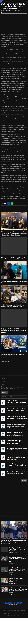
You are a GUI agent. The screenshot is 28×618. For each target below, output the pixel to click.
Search (2, 478)
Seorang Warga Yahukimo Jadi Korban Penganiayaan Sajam (16, 472)
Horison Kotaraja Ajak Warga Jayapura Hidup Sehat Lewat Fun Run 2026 (16, 465)
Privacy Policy (17, 613)
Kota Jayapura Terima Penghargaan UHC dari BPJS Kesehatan (17, 549)
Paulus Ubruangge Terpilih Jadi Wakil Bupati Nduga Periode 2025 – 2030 (13, 305)
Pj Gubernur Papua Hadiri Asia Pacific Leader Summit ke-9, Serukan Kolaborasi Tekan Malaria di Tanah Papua (14, 233)
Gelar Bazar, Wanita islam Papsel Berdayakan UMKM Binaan (16, 580)
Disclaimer (10, 613)
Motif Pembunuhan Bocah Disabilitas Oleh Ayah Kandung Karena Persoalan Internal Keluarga (18, 590)
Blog (19, 615)
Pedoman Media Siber (11, 615)
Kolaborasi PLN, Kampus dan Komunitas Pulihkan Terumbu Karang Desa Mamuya (15, 442)
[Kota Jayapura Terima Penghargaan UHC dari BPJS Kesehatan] (4, 549)
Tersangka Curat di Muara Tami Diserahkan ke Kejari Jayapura (16, 409)
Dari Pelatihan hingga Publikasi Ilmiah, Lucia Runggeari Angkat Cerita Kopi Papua (16, 457)
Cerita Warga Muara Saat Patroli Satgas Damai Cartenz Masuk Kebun (17, 417)
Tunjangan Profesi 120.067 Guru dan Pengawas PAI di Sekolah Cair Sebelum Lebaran (13, 330)
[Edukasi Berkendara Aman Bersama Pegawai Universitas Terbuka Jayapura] (14, 530)
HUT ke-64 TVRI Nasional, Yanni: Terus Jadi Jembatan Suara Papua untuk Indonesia (16, 402)
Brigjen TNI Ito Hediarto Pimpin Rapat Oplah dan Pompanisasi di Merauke (13, 258)
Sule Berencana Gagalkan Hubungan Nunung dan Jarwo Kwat (12, 355)
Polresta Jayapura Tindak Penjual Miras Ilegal (14, 282)
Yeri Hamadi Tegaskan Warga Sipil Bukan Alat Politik (17, 448)
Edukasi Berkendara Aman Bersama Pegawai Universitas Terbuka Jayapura (13, 541)
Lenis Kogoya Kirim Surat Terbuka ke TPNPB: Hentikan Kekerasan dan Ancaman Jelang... (17, 570)
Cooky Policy (4, 613)
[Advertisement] (14, 499)
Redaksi (23, 613)
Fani (3, 10)
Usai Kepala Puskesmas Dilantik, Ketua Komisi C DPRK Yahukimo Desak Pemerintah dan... (18, 559)
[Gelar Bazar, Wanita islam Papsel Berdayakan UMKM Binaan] (4, 580)
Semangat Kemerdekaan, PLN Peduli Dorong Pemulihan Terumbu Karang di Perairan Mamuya (17, 434)
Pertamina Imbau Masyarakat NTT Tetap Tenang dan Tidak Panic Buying (17, 426)
